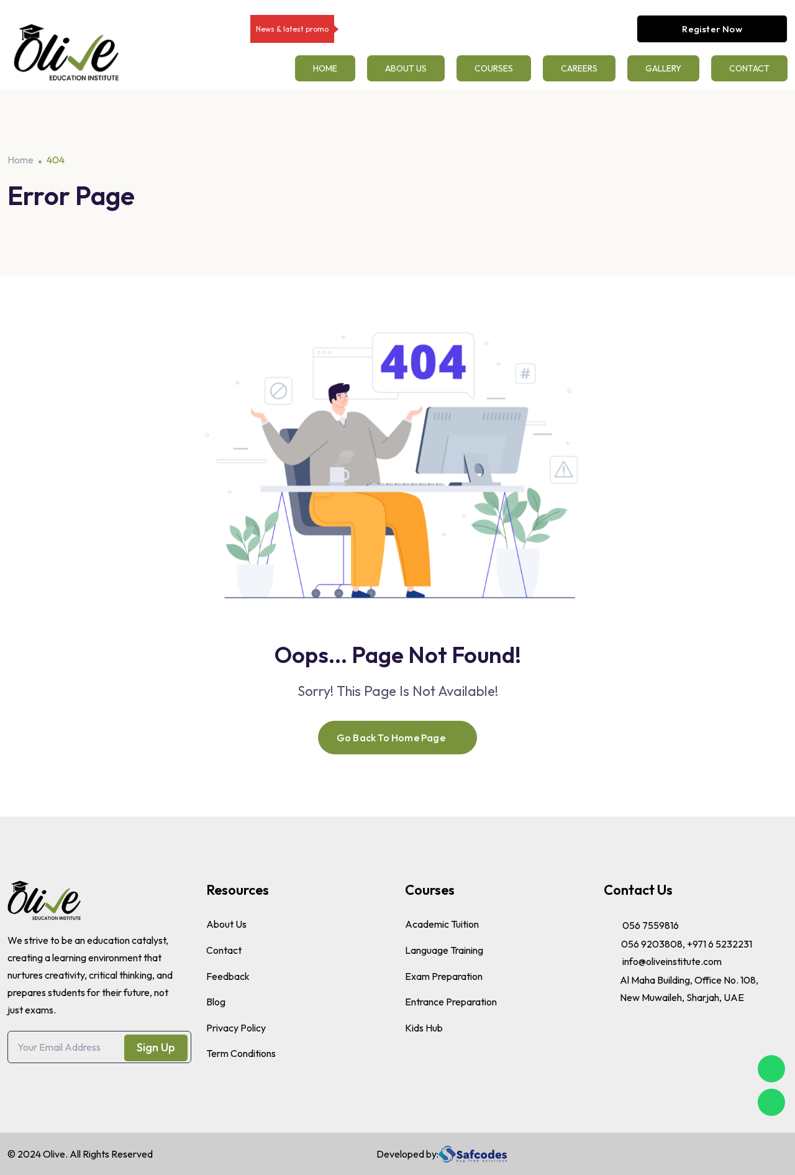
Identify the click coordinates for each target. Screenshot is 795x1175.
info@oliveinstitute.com (672, 961)
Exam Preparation (444, 976)
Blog (215, 1001)
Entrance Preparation (451, 1001)
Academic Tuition (442, 924)
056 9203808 (652, 944)
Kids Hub (424, 1028)
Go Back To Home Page (391, 737)
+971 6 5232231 (719, 944)
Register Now (712, 29)
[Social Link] (733, 1154)
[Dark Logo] (66, 52)
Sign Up (156, 1047)
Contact (749, 68)
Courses (494, 68)
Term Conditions (241, 1053)
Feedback (228, 976)
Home (325, 68)
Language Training (444, 950)
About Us (406, 68)
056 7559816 (650, 925)
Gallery (663, 68)
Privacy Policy (236, 1028)
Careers (579, 68)
